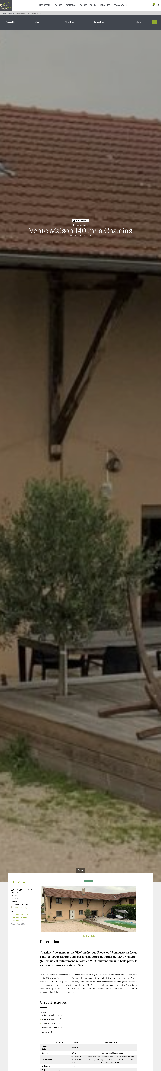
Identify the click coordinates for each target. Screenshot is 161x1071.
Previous (43, 908)
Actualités (105, 5)
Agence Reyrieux (88, 5)
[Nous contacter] (148, 5)
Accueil (4, 13)
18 (82, 870)
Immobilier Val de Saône (21, 915)
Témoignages (120, 5)
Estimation (71, 5)
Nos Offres (44, 5)
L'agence (58, 5)
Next (133, 908)
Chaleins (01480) (20, 907)
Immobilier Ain (17, 921)
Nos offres (11, 13)
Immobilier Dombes (19, 918)
